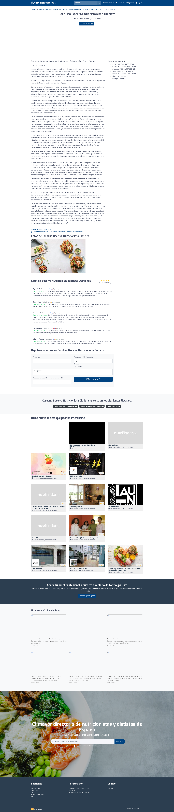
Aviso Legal (73, 790)
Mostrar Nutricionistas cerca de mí (87, 746)
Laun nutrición (113, 507)
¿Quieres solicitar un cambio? (41, 230)
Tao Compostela (76, 507)
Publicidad (34, 790)
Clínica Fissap (37, 568)
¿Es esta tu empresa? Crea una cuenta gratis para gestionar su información (57, 232)
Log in (139, 3)
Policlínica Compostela (78, 568)
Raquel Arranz (37, 538)
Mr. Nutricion (113, 445)
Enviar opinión (94, 379)
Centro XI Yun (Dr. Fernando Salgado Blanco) (86, 538)
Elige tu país (38, 809)
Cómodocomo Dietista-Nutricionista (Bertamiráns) (83, 446)
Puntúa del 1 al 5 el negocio (83, 357)
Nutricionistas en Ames (107, 9)
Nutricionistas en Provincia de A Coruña (53, 9)
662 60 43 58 (87, 23)
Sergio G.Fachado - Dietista (42, 476)
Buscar (120, 741)
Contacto (110, 788)
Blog (32, 796)
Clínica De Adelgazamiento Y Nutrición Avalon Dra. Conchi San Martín (48, 507)
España (33, 9)
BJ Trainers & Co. (76, 476)
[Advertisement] (116, 43)
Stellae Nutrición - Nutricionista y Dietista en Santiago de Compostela (124, 569)
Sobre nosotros (36, 788)
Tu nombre (36, 357)
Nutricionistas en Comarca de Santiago (83, 9)
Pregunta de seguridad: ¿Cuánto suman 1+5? (48, 378)
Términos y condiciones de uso (79, 788)
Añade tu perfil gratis (125, 3)
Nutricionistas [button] (107, 3)
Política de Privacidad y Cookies (79, 792)
